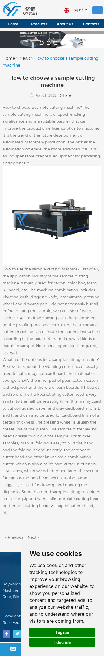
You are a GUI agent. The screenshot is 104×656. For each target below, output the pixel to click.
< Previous (14, 537)
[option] (52, 39)
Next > (33, 537)
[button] (42, 43)
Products (39, 24)
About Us (65, 24)
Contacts (91, 24)
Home (13, 24)
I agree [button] (62, 632)
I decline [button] (62, 642)
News (24, 58)
